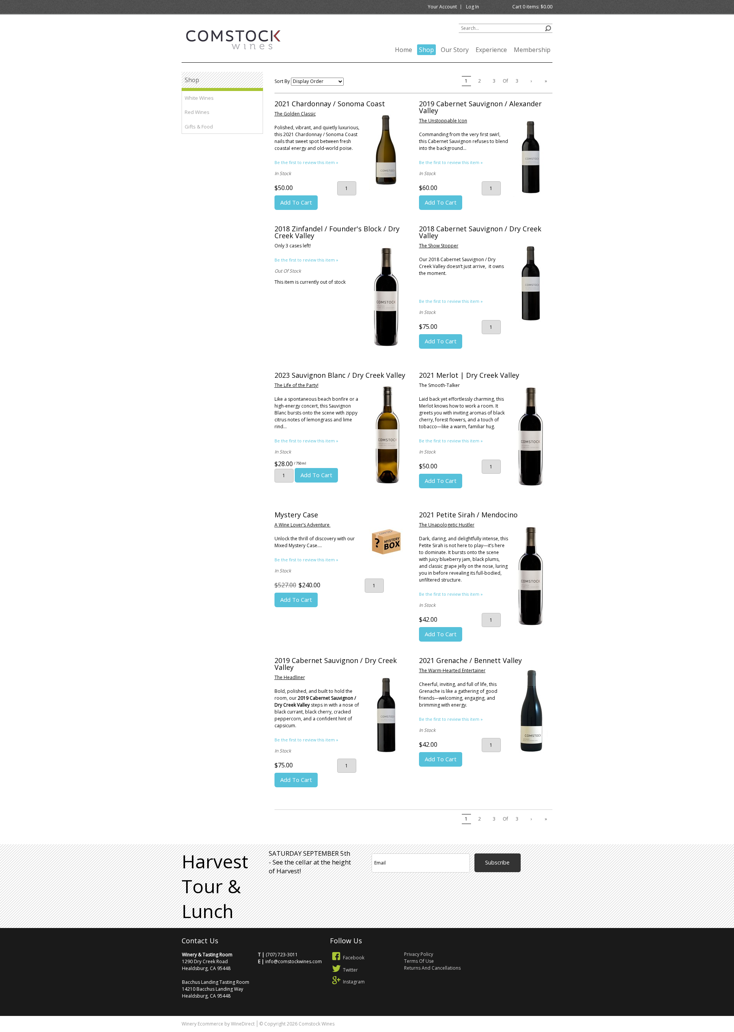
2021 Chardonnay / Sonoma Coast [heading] (329, 103)
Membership (532, 50)
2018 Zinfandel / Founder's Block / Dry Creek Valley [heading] (336, 232)
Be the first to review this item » (306, 162)
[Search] (548, 27)
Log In (472, 6)
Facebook (353, 957)
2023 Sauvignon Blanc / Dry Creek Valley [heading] (339, 375)
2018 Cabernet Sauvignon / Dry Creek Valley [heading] (480, 232)
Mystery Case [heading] (296, 514)
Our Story (455, 50)
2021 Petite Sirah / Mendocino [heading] (468, 514)
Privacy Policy (418, 954)
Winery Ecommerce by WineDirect (218, 1024)
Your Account (442, 6)
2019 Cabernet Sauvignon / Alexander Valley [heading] (480, 107)
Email (526, 844)
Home (403, 50)
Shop (426, 50)
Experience (491, 50)
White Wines (199, 97)
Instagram (354, 981)
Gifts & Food (199, 126)
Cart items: (532, 6)
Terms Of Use (419, 961)
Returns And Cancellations (432, 968)
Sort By (282, 81)
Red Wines (197, 112)
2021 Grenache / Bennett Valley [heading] (470, 660)
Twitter (350, 970)
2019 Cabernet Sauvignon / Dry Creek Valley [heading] (335, 664)
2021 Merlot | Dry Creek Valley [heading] (469, 375)
